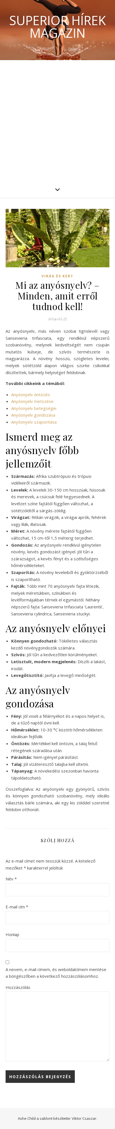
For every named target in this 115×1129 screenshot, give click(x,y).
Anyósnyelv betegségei (33, 408)
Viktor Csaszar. (84, 1118)
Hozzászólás (18, 987)
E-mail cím (17, 907)
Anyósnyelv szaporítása (34, 422)
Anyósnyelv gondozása (33, 415)
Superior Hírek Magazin (57, 26)
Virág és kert (57, 276)
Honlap (12, 934)
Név (11, 879)
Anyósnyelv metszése (32, 401)
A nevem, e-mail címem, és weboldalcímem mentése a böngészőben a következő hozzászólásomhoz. (56, 973)
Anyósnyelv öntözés (30, 394)
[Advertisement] (57, 120)
